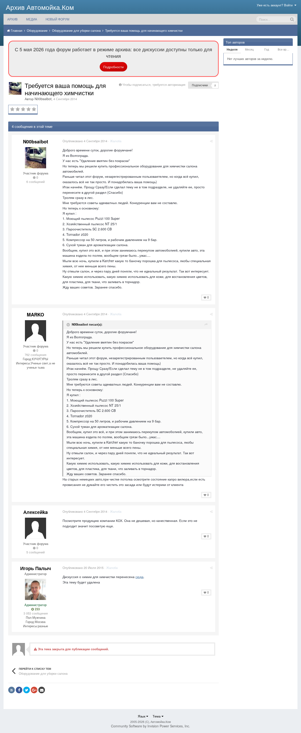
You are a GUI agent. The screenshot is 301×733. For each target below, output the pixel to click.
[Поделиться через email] (41, 690)
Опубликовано (85, 141)
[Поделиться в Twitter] (26, 690)
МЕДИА (31, 19)
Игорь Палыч (35, 568)
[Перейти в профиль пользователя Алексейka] (35, 528)
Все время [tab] (285, 49)
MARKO (35, 314)
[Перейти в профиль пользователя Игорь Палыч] (35, 589)
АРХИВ (12, 19)
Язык (142, 716)
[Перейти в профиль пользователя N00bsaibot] (15, 88)
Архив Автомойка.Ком (40, 7)
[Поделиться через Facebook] (19, 690)
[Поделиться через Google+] (34, 690)
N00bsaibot (43, 98)
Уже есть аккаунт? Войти (275, 5)
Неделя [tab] (232, 49)
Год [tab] (266, 49)
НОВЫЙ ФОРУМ (57, 19)
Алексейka (35, 511)
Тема (157, 716)
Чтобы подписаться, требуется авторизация (154, 84)
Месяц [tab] (249, 49)
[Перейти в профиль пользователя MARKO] (35, 330)
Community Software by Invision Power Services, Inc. (150, 726)
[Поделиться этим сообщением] (211, 141)
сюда (139, 576)
